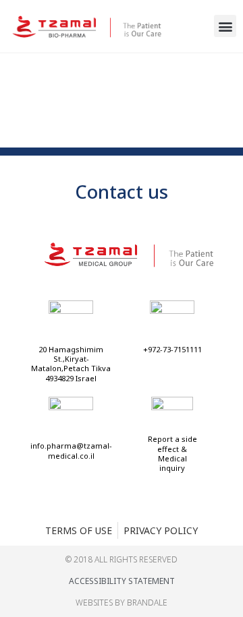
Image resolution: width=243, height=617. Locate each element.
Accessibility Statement (122, 581)
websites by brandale (121, 602)
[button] (225, 26)
